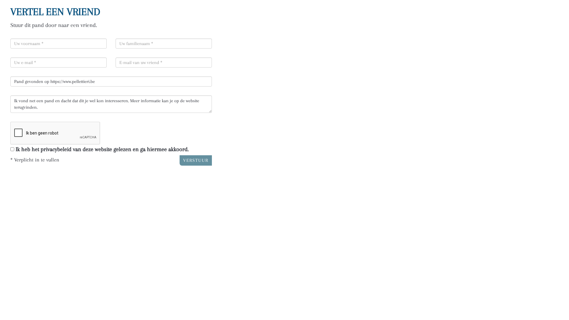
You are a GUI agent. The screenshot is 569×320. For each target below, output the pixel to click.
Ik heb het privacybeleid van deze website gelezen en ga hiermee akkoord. (102, 149)
